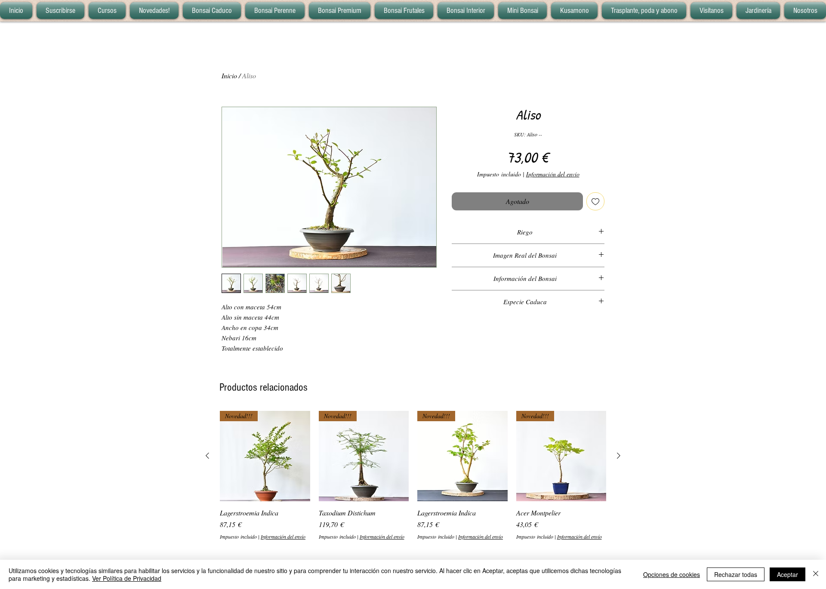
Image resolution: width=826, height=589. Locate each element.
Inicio (229, 75)
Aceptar (787, 574)
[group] (413, 475)
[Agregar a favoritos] (595, 201)
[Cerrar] (816, 574)
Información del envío (552, 174)
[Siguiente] (618, 455)
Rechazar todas (735, 574)
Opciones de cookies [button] (671, 574)
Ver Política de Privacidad (126, 578)
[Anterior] (207, 455)
